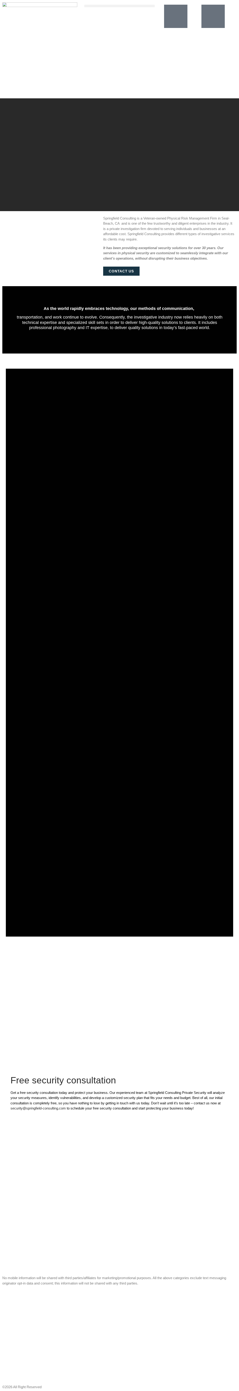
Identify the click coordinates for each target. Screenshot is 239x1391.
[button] (119, 6)
